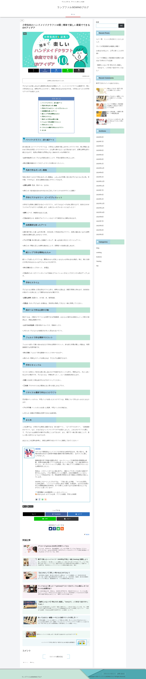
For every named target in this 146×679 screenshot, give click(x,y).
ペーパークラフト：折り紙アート (52, 103)
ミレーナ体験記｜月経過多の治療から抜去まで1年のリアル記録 (110, 59)
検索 (97, 22)
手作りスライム (46, 116)
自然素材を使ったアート (49, 111)
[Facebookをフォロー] (39, 499)
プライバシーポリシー (110, 673)
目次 (53, 99)
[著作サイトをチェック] (36, 499)
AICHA (38, 449)
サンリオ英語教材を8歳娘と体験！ (108, 46)
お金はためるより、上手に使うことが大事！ (110, 52)
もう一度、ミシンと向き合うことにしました (110, 40)
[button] (79, 70)
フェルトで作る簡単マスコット (51, 122)
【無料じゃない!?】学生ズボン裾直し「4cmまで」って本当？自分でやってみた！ (110, 67)
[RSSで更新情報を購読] (45, 499)
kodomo (31, 506)
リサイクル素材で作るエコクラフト (53, 127)
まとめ (44, 130)
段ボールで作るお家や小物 (50, 119)
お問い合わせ (120, 673)
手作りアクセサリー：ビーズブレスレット (55, 108)
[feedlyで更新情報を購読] (42, 499)
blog (25, 506)
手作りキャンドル (47, 124)
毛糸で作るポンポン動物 (49, 105)
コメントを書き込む (56, 656)
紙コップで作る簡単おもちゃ (51, 113)
